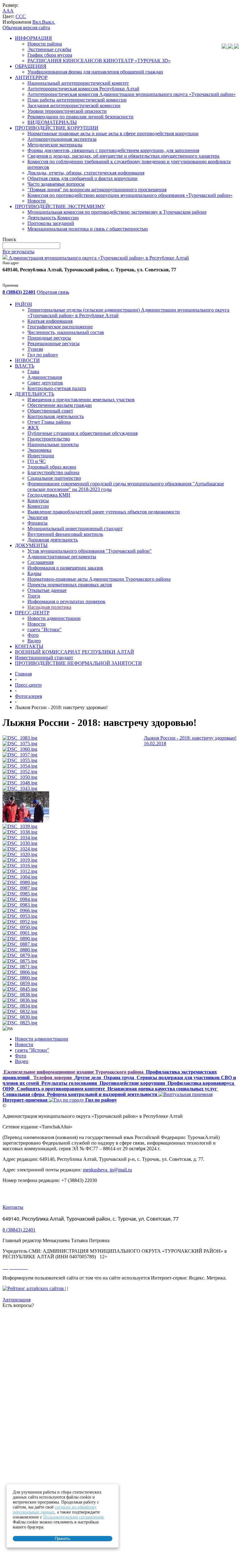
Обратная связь (53, 292)
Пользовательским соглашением (73, 1517)
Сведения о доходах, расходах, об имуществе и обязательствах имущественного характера (123, 156)
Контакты (12, 1207)
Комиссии (38, 506)
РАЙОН (23, 304)
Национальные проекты (53, 444)
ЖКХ (33, 427)
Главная (23, 673)
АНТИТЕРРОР (31, 77)
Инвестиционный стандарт (44, 657)
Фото (33, 635)
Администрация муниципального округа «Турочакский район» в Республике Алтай (98, 257)
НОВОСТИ (27, 360)
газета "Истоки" (44, 629)
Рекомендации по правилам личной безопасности (80, 116)
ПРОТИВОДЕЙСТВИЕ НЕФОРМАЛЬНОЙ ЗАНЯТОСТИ (78, 663)
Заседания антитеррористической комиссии (73, 105)
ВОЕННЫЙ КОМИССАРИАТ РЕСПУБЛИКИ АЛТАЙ (74, 652)
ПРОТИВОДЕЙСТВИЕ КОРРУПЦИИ (56, 128)
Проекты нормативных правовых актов (69, 584)
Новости (36, 200)
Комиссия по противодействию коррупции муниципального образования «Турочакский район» (129, 195)
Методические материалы (54, 144)
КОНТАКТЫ (29, 646)
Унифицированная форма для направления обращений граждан (95, 71)
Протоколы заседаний (50, 223)
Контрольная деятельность (55, 416)
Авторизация (16, 1299)
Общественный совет (50, 410)
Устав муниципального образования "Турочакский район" (89, 551)
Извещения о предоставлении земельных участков (81, 399)
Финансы (37, 523)
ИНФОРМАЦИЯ (33, 38)
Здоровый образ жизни (51, 467)
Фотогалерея (28, 696)
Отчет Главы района (49, 422)
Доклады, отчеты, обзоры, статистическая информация (85, 172)
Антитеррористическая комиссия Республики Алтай (83, 88)
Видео (34, 640)
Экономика (39, 450)
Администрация (44, 377)
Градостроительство (48, 438)
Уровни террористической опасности (67, 111)
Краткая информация (50, 321)
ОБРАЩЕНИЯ (30, 66)
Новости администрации (54, 618)
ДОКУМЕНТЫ (31, 545)
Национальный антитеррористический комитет (78, 83)
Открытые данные (47, 590)
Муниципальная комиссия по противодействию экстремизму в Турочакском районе (117, 212)
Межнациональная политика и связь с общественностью (87, 228)
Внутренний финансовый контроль (65, 534)
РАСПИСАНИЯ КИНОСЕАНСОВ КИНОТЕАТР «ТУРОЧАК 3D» (99, 60)
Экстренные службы (49, 49)
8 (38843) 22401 (18, 292)
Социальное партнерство (54, 478)
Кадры (34, 573)
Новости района (44, 43)
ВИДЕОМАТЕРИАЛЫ (52, 122)
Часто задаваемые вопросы (56, 184)
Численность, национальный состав (65, 332)
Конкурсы (38, 500)
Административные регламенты (61, 556)
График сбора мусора (49, 55)
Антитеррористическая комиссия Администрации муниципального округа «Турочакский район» (131, 94)
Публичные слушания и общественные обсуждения (82, 433)
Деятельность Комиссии (53, 217)
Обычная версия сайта (26, 27)
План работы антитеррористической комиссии (77, 99)
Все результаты (18, 251)
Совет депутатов (45, 382)
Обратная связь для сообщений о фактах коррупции (82, 178)
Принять (62, 1538)
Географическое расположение (60, 326)
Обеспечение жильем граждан (59, 405)
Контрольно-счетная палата (56, 388)
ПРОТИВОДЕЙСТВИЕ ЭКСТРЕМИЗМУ (60, 206)
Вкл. (37, 22)
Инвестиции (40, 455)
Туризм (35, 349)
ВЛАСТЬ (24, 366)
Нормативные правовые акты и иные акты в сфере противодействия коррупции (113, 133)
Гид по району (42, 354)
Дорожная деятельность (52, 539)
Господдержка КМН (48, 495)
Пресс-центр (28, 685)
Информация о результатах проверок (66, 601)
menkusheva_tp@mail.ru (107, 1169)
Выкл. (48, 22)
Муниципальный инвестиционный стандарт (75, 528)
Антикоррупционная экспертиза (61, 139)
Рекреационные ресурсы (53, 343)
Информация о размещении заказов (65, 567)
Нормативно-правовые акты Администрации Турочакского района (99, 579)
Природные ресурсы (49, 338)
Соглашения (40, 562)
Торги (33, 595)
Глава (33, 371)
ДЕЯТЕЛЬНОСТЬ (34, 394)
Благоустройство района (53, 472)
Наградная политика (49, 607)
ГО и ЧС (36, 461)
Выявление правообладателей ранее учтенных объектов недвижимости (103, 511)
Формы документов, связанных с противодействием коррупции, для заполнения (113, 150)
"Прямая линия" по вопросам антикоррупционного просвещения (96, 189)
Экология (37, 517)
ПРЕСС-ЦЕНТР (32, 612)
